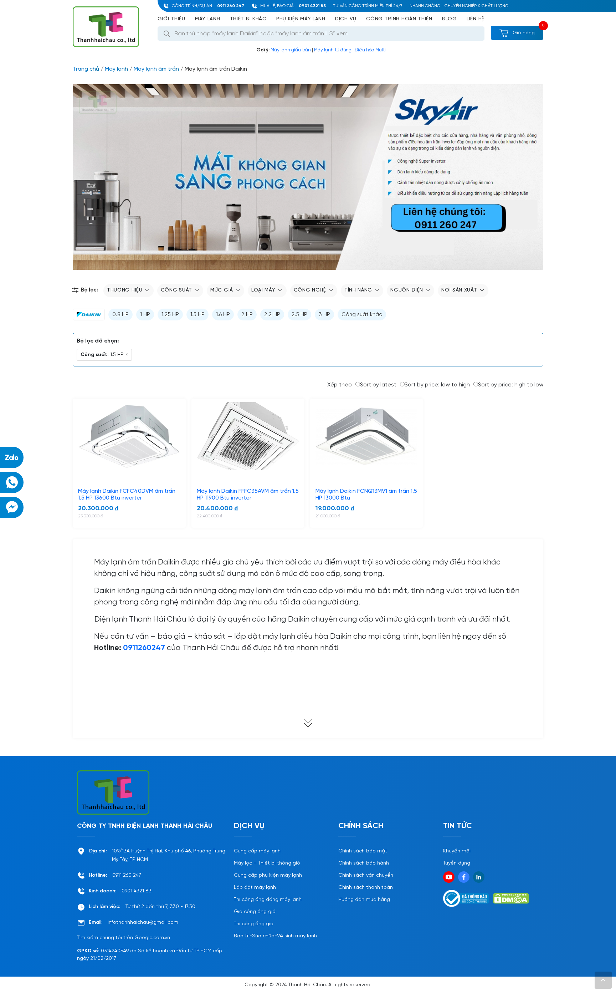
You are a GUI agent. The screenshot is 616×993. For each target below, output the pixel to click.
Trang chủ (86, 69)
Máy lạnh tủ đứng (332, 50)
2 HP (247, 315)
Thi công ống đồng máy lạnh (268, 899)
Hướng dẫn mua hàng (364, 899)
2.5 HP (299, 315)
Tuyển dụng (456, 863)
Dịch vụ (345, 19)
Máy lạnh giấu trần (291, 50)
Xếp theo (339, 385)
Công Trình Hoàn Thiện (399, 19)
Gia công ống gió (255, 912)
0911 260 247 (230, 6)
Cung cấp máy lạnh (257, 851)
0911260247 (144, 648)
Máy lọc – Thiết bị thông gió (267, 863)
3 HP (324, 315)
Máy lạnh (207, 19)
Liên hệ (475, 19)
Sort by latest (378, 385)
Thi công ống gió (253, 924)
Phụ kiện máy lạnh (300, 19)
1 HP (145, 315)
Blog (449, 19)
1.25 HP (170, 315)
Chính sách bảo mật (362, 851)
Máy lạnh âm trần (156, 69)
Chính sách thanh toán (365, 887)
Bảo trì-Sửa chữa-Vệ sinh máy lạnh (275, 936)
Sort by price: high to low (510, 385)
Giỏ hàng (523, 33)
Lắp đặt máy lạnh (255, 887)
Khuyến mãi (457, 851)
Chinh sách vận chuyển (365, 875)
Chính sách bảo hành (363, 863)
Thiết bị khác (248, 19)
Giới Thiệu (171, 19)
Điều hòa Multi (370, 50)
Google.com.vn (152, 938)
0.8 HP (120, 315)
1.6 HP (223, 315)
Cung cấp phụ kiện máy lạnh (268, 875)
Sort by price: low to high (437, 385)
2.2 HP (272, 315)
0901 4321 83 (312, 6)
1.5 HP (197, 315)
